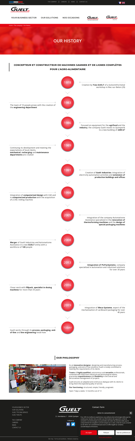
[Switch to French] (120, 3)
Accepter (89, 432)
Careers (64, 2)
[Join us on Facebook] (68, 426)
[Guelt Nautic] (112, 18)
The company (52, 2)
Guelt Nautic (17, 415)
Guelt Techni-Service (20, 412)
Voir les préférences (123, 432)
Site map (50, 439)
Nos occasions (71, 18)
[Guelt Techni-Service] (93, 18)
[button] (131, 413)
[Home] (20, 9)
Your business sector (23, 18)
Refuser (106, 432)
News (73, 2)
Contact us (83, 2)
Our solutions (49, 18)
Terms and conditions (105, 437)
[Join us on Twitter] (73, 426)
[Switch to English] (123, 3)
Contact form (98, 407)
